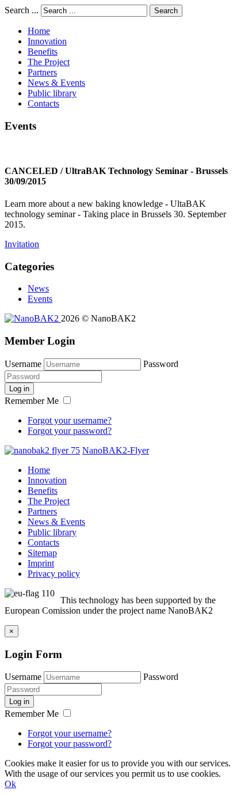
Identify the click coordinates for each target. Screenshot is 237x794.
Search (166, 10)
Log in (19, 388)
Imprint (41, 563)
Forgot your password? (70, 431)
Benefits (43, 51)
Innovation (47, 41)
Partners (42, 72)
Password (160, 364)
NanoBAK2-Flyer (115, 450)
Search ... (22, 10)
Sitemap (42, 553)
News (38, 288)
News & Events (56, 83)
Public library (52, 93)
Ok (10, 784)
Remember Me (33, 401)
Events (40, 299)
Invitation (22, 244)
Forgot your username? (70, 420)
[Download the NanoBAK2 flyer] (42, 450)
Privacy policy (54, 574)
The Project (49, 62)
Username (23, 364)
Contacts (43, 103)
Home (39, 31)
